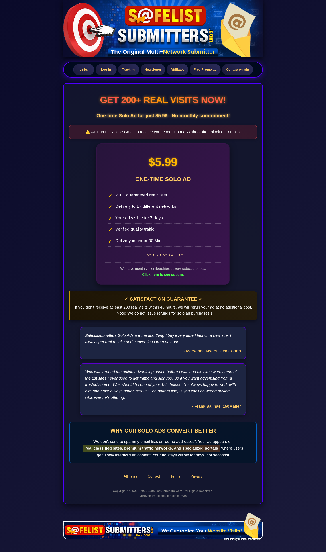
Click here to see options (163, 274)
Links (83, 69)
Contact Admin (237, 69)
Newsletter (153, 69)
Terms (175, 476)
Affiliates (177, 69)
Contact (154, 476)
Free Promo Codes (207, 69)
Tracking (128, 69)
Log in (106, 69)
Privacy (196, 476)
